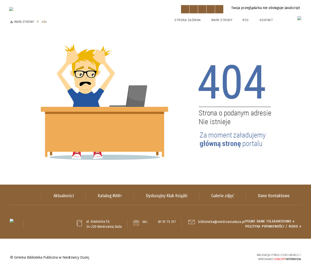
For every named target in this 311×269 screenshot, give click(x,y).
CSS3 (224, 257)
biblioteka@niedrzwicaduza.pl (221, 222)
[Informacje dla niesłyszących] (211, 9)
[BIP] (299, 18)
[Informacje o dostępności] (194, 9)
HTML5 (217, 257)
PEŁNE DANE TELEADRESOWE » (270, 221)
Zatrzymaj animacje (185, 9)
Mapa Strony (222, 20)
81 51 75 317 (167, 222)
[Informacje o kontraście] (219, 9)
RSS (245, 20)
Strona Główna (187, 20)
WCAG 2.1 (240, 256)
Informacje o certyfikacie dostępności (155, 257)
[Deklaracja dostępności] (202, 9)
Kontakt (266, 20)
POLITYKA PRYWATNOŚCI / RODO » (273, 226)
